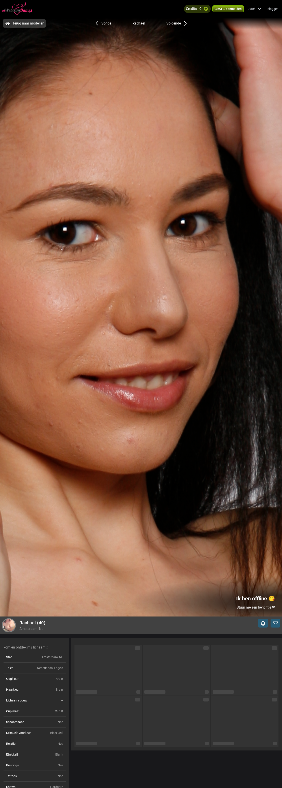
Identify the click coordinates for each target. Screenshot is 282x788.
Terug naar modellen (28, 23)
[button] (254, 8)
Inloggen (272, 9)
